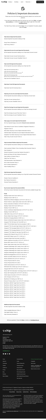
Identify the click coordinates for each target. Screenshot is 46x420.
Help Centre (33, 363)
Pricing (4, 369)
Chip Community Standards (10, 314)
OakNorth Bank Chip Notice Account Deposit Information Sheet (18, 132)
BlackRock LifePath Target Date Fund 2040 (14, 287)
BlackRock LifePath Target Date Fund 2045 (14, 289)
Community (5, 363)
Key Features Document (9, 180)
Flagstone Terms (8, 128)
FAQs (35, 20)
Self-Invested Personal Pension (22, 376)
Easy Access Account (21, 369)
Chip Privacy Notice (8, 44)
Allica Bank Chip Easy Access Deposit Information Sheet (17, 130)
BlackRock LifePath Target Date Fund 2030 (14, 283)
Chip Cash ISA (19, 378)
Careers (4, 365)
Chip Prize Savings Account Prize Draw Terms (14, 113)
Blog (3, 371)
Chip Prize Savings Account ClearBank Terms (14, 115)
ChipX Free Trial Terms (9, 158)
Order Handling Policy (9, 166)
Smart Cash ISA (19, 367)
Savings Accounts (20, 365)
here (23, 26)
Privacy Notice (12, 391)
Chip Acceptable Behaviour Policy (12, 310)
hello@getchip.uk (23, 23)
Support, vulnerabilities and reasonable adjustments (36, 366)
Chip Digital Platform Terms (10, 312)
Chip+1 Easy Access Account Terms (12, 136)
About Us (4, 361)
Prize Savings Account (21, 371)
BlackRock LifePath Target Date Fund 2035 (14, 285)
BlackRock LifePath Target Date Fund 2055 (14, 293)
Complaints (33, 361)
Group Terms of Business (10, 42)
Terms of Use (18, 391)
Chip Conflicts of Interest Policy (11, 156)
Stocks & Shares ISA (20, 363)
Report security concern (35, 368)
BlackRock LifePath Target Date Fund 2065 (14, 297)
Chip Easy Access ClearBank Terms (12, 101)
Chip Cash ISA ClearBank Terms (11, 78)
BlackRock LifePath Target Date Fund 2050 (14, 291)
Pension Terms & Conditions (10, 178)
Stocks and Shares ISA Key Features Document (15, 154)
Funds (18, 361)
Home (4, 359)
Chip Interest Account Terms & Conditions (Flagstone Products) (18, 126)
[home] (4, 2)
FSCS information (33, 391)
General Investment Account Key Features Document (16, 152)
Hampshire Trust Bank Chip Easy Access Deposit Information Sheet (19, 134)
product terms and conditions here (12, 411)
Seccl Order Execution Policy (10, 162)
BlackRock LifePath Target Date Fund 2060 (14, 295)
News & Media (5, 376)
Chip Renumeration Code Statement (12, 160)
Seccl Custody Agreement (10, 164)
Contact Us (5, 367)
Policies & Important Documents (37, 359)
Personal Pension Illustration (10, 182)
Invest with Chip (20, 359)
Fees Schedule (7, 150)
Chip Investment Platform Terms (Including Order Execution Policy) (19, 148)
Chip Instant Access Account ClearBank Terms (15, 58)
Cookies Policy (26, 391)
